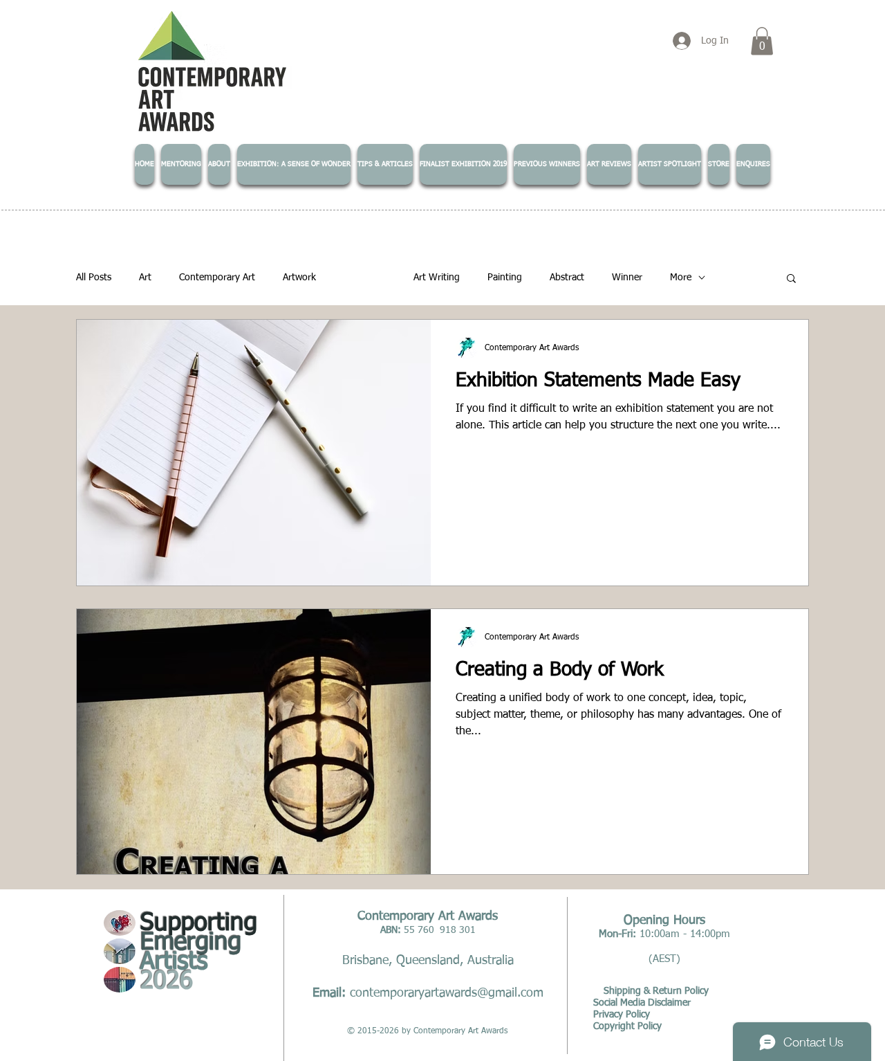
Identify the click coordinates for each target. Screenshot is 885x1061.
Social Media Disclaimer (642, 1003)
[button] (762, 41)
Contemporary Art (217, 277)
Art (145, 277)
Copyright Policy (627, 1026)
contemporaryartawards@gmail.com (446, 993)
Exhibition (365, 277)
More (680, 277)
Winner (627, 277)
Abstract (567, 277)
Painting (504, 277)
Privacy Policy (621, 1014)
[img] (120, 923)
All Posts (93, 277)
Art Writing (436, 277)
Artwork (299, 277)
